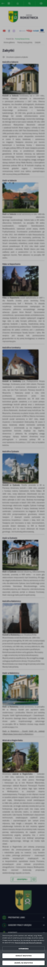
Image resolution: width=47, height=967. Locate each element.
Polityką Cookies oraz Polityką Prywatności (28, 943)
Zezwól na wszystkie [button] (23, 963)
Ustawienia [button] (24, 948)
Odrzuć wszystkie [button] (24, 956)
